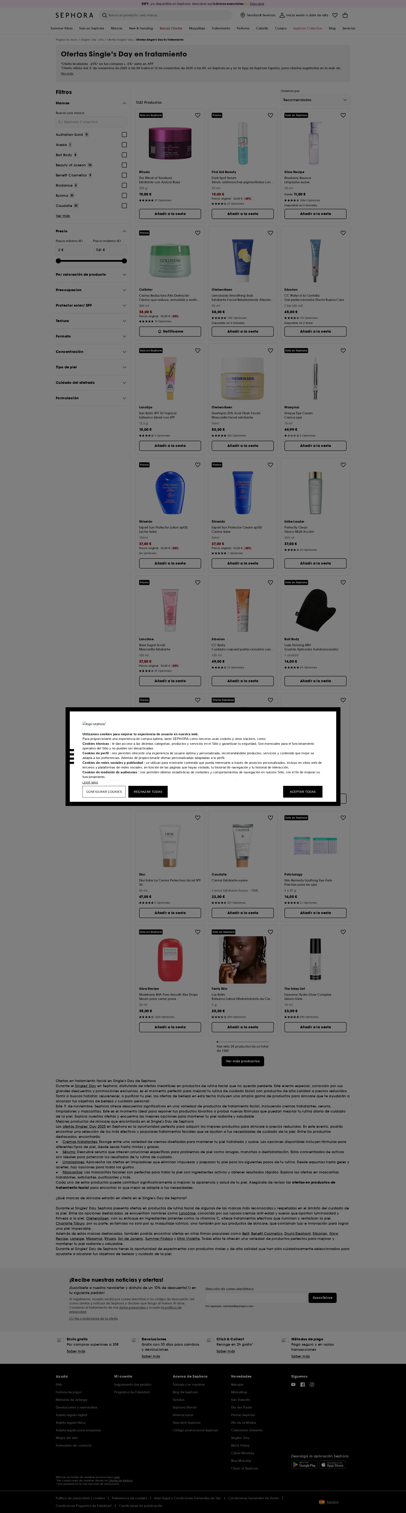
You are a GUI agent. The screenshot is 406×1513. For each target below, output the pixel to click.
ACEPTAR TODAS (302, 791)
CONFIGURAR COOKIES (104, 791)
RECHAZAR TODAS (148, 791)
